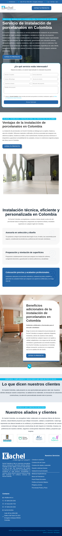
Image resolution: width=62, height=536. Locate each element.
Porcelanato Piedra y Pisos (39, 487)
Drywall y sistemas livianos (39, 468)
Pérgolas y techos (37, 485)
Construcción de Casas (38, 462)
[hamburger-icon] (29, 8)
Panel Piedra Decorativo (39, 479)
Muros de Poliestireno (38, 476)
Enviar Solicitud (31, 102)
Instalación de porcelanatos (40, 471)
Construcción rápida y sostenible (41, 465)
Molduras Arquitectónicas (39, 473)
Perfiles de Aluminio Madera (40, 482)
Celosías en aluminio (38, 459)
